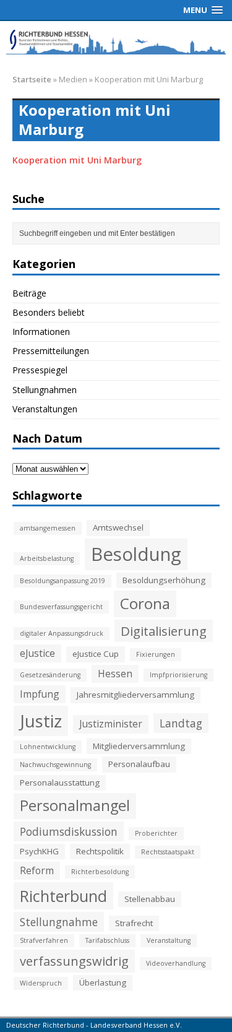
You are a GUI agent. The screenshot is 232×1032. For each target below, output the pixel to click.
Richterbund (63, 895)
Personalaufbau (139, 764)
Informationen (41, 331)
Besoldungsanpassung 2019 (62, 580)
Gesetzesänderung (50, 674)
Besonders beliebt (48, 312)
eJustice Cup (95, 653)
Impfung (39, 694)
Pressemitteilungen (50, 351)
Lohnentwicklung (47, 746)
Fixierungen (155, 654)
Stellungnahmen (44, 390)
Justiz (41, 720)
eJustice (37, 653)
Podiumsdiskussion (69, 831)
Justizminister (110, 724)
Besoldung (136, 554)
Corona (145, 603)
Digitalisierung (164, 631)
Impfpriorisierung (178, 674)
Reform (37, 870)
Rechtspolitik (100, 851)
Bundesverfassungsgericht (61, 606)
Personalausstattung (60, 782)
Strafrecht (134, 923)
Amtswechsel (118, 527)
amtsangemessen (47, 528)
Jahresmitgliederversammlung (135, 694)
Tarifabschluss (107, 940)
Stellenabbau (149, 898)
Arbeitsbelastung (47, 558)
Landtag (181, 723)
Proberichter (156, 833)
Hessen (115, 673)
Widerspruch (41, 983)
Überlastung (102, 982)
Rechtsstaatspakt (167, 852)
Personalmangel (75, 805)
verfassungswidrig (74, 960)
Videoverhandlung (175, 963)
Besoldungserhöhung (163, 580)
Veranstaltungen (44, 409)
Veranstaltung (169, 940)
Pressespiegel (39, 370)
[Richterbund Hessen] (116, 41)
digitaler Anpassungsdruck (61, 633)
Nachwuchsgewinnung (55, 764)
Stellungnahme (59, 921)
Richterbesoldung (100, 871)
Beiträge (29, 293)
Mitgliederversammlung (139, 746)
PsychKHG (39, 851)
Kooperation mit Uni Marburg (77, 160)
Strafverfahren (44, 940)
